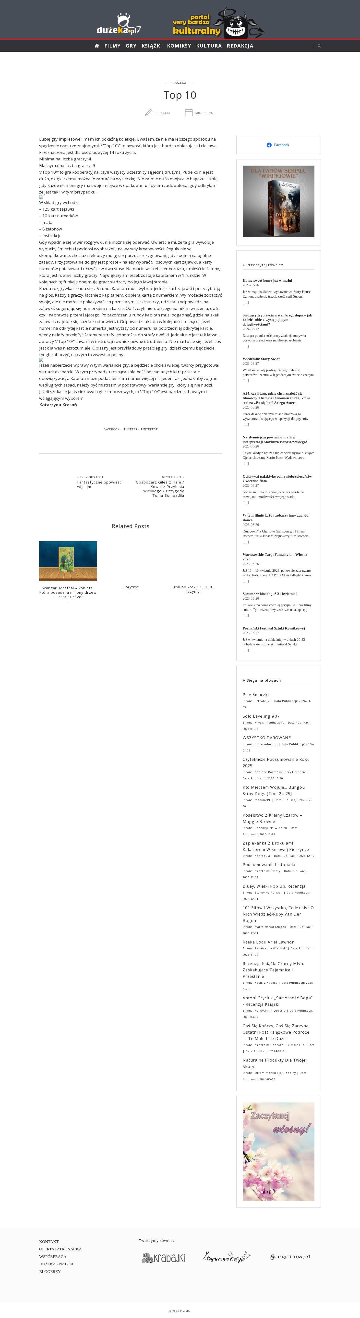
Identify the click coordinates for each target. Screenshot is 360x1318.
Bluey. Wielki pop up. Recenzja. (275, 886)
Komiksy (179, 45)
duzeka (180, 82)
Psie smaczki (256, 694)
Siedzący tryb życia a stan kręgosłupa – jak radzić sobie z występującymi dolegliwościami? (277, 319)
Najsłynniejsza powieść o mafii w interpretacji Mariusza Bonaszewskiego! (275, 439)
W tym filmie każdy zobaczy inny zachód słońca (275, 517)
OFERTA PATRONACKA (60, 1249)
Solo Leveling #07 (261, 716)
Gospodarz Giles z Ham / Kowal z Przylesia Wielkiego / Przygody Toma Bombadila (160, 489)
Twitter (130, 429)
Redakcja (240, 45)
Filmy (112, 45)
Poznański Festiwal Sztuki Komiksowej (274, 628)
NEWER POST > (173, 477)
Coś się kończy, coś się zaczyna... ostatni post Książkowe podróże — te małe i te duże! (277, 1032)
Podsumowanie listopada (269, 864)
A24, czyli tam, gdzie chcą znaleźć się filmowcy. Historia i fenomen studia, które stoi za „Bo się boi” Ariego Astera (276, 398)
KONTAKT (49, 1241)
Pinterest (149, 429)
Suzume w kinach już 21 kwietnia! (270, 594)
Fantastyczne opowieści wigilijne (100, 484)
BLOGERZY (50, 1271)
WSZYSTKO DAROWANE (267, 737)
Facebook (112, 429)
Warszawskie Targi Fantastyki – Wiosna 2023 (275, 556)
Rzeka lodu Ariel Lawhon (269, 942)
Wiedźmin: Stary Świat (261, 359)
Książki (152, 45)
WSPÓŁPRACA (52, 1256)
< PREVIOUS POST (90, 477)
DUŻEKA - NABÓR (56, 1264)
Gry (131, 45)
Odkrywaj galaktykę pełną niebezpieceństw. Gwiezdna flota (277, 478)
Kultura (209, 45)
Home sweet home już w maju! (267, 280)
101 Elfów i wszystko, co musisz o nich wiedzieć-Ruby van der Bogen (278, 914)
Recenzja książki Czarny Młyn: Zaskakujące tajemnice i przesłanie (273, 970)
